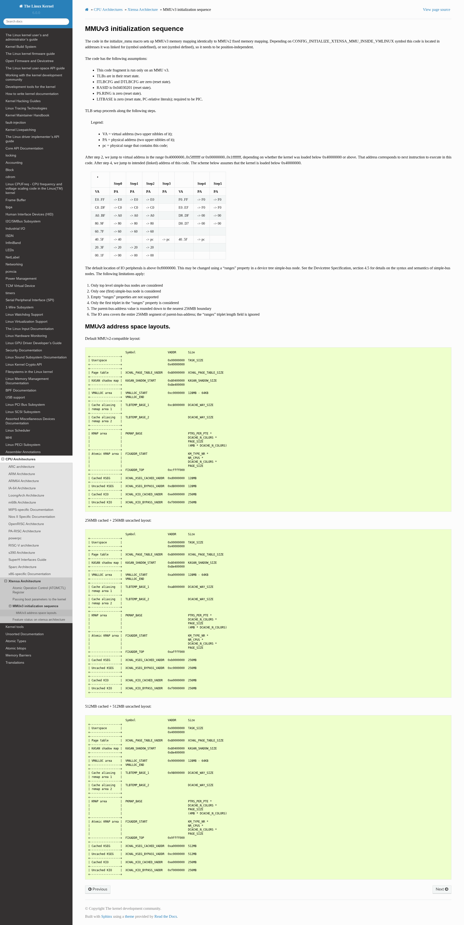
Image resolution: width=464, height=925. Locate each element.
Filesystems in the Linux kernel (29, 372)
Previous (99, 889)
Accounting (14, 162)
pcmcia (11, 271)
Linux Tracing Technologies (26, 108)
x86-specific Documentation (29, 574)
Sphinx (106, 916)
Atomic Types (16, 641)
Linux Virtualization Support (26, 321)
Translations (15, 662)
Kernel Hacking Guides (23, 101)
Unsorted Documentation (25, 634)
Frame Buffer (16, 200)
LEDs (10, 250)
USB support (15, 397)
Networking (14, 264)
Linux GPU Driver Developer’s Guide (34, 343)
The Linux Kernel (38, 6)
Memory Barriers (18, 655)
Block (10, 170)
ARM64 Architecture (23, 481)
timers (10, 293)
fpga (9, 207)
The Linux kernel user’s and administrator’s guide (27, 37)
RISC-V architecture (23, 545)
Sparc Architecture (22, 567)
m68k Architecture (22, 502)
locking (11, 155)
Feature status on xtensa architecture (39, 619)
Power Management (21, 278)
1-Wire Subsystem (20, 307)
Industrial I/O (15, 228)
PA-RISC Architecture (24, 531)
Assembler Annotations (23, 452)
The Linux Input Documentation (30, 329)
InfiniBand (13, 243)
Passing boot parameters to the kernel (39, 599)
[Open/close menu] (2, 459)
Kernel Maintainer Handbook (27, 115)
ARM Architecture (21, 474)
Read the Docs (165, 916)
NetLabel (12, 257)
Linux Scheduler (18, 430)
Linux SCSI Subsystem (23, 412)
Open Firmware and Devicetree (30, 61)
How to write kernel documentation (32, 94)
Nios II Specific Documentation (31, 517)
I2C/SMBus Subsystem (23, 221)
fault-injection (16, 122)
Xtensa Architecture (24, 581)
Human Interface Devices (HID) (29, 214)
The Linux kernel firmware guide (30, 54)
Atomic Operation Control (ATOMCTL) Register (39, 590)
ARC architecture (21, 467)
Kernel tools (15, 627)
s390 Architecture (21, 553)
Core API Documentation (24, 148)
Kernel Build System (21, 47)
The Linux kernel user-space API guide (35, 68)
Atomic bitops (16, 648)
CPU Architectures (21, 459)
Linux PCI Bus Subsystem (25, 404)
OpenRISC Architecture (26, 524)
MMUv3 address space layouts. (36, 612)
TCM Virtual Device (20, 286)
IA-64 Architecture (22, 488)
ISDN (10, 236)
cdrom (10, 177)
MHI (9, 438)
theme (129, 916)
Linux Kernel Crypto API (24, 364)
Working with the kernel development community (34, 77)
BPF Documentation (21, 390)
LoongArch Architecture (26, 495)
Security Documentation (24, 350)
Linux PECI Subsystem (23, 445)
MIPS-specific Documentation (30, 510)
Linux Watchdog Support (24, 314)
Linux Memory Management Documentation (27, 381)
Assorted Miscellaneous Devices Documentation (30, 421)
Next (440, 889)
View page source (436, 9)
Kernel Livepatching (21, 130)
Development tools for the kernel (30, 87)
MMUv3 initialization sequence (35, 606)
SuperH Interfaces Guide (27, 560)
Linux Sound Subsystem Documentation (36, 357)
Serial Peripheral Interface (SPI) (30, 300)
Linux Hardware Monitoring (26, 336)
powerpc (15, 538)
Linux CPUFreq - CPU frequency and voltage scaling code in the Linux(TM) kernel (34, 188)
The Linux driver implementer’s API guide (32, 139)
